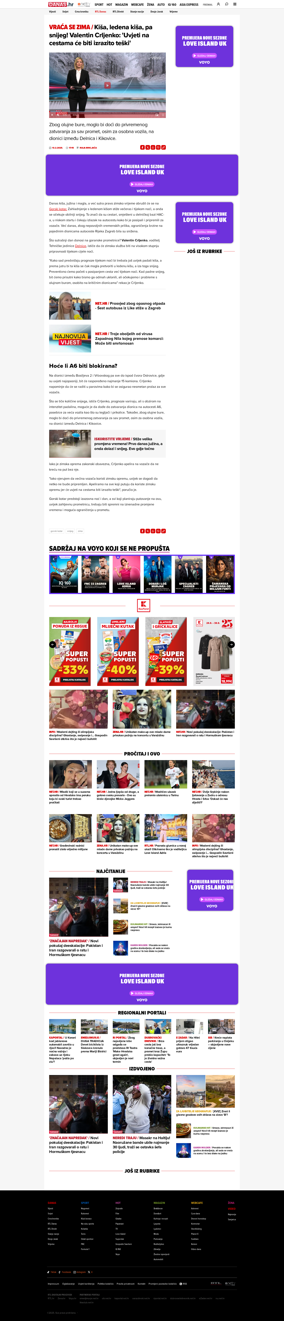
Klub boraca (86, 1218)
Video (232, 1209)
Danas (52, 1203)
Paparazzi (120, 1223)
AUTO (161, 5)
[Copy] (163, 147)
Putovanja (158, 1238)
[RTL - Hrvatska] (216, 1284)
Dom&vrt (157, 1213)
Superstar (120, 1238)
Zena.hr (61, 1298)
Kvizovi (194, 1244)
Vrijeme (174, 11)
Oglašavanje (68, 1283)
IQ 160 (172, 5)
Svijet (65, 11)
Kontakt (141, 1283)
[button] (53, 559)
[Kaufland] (142, 606)
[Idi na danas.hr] (61, 4)
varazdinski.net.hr (141, 1298)
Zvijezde (119, 1208)
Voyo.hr (72, 1298)
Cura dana (195, 1213)
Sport (99, 4)
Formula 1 (85, 1249)
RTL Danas (100, 11)
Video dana (196, 1249)
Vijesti (52, 11)
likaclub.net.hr (87, 1302)
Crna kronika (81, 11)
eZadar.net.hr (205, 1298)
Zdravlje (157, 1249)
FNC (82, 1244)
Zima (80, 531)
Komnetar (195, 1223)
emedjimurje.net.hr (89, 1298)
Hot (109, 4)
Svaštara (194, 1238)
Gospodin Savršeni (124, 1244)
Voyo (118, 1254)
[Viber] (158, 147)
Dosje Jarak (157, 11)
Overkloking (196, 1228)
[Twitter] (147, 147)
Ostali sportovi (87, 1238)
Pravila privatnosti (125, 1283)
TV (117, 1228)
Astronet (195, 1208)
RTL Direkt (118, 11)
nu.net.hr (220, 1298)
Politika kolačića (105, 1283)
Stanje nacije (137, 11)
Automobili (158, 1259)
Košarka (84, 1228)
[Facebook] (142, 147)
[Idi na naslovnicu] (84, 7)
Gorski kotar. (58, 208)
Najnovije (232, 1214)
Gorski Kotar (57, 531)
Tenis (83, 1233)
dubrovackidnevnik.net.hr (183, 1298)
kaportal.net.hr (122, 1298)
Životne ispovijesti (161, 1254)
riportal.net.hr (160, 1298)
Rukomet (85, 1213)
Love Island (120, 1233)
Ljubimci (157, 1228)
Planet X (194, 1233)
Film (117, 1213)
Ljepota (157, 1223)
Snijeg (70, 531)
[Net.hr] (230, 1284)
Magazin (121, 4)
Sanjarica (232, 1219)
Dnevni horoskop (198, 1218)
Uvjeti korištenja (86, 1283)
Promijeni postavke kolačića (163, 1283)
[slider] (107, 111)
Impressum (53, 1283)
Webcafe (137, 4)
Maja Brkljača (88, 148)
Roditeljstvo (159, 1244)
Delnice (80, 245)
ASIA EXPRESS (189, 5)
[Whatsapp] (153, 147)
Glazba (118, 1218)
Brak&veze (158, 1208)
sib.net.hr (106, 1298)
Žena (150, 4)
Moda (156, 1233)
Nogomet (85, 1208)
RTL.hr (51, 1298)
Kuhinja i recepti (161, 1218)
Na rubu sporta (87, 1223)
